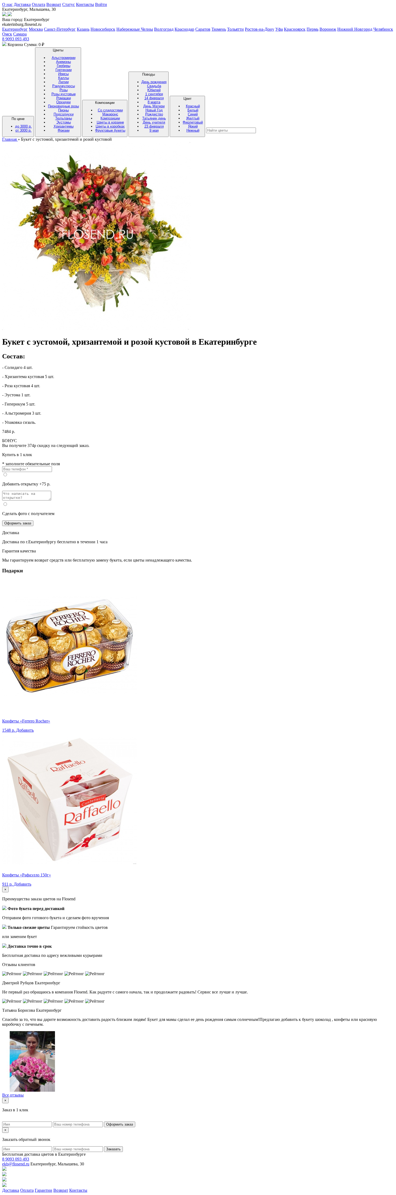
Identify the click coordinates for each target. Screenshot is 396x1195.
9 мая (154, 130)
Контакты (85, 4)
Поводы (153, 102)
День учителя (154, 122)
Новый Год (154, 110)
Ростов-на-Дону (259, 29)
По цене (22, 124)
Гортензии (63, 70)
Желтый (192, 118)
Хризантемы (64, 126)
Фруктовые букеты (110, 130)
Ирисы (63, 74)
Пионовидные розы (63, 106)
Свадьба (154, 86)
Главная (10, 139)
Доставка (22, 4)
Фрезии (64, 130)
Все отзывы (13, 1095)
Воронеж (327, 29)
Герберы (63, 66)
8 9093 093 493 (15, 39)
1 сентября (154, 94)
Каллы (63, 78)
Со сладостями (110, 110)
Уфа (279, 29)
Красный (193, 106)
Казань (83, 29)
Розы (64, 90)
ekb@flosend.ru (15, 1164)
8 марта (154, 102)
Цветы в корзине (110, 122)
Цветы (63, 90)
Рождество (154, 114)
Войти (101, 4)
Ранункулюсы (63, 86)
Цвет (193, 114)
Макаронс (110, 114)
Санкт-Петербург (60, 29)
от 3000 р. (23, 130)
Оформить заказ (17, 523)
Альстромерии (63, 58)
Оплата (38, 4)
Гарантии (43, 1190)
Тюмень (218, 29)
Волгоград (163, 29)
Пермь (312, 29)
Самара (20, 34)
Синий (193, 114)
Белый (192, 110)
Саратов (202, 29)
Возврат (53, 4)
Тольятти (235, 29)
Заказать (113, 1149)
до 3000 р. (23, 126)
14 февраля (154, 98)
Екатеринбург (15, 29)
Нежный (192, 130)
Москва (36, 29)
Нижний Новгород (354, 29)
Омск (7, 34)
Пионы (63, 110)
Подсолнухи (64, 114)
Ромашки (63, 98)
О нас (7, 4)
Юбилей (154, 90)
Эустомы (63, 122)
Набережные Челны (134, 29)
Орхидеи (63, 102)
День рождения (153, 82)
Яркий (193, 126)
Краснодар (184, 29)
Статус (68, 4)
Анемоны (63, 62)
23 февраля (154, 126)
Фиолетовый (193, 122)
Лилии (63, 82)
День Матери (154, 106)
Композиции (110, 116)
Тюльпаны (63, 118)
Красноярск (294, 29)
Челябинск (383, 29)
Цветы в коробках (110, 126)
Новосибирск (103, 29)
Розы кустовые (63, 94)
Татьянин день (154, 118)
